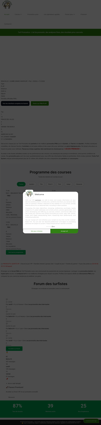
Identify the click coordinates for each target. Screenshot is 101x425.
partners (38, 200)
